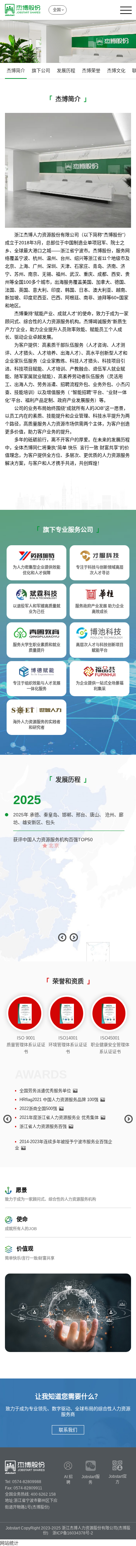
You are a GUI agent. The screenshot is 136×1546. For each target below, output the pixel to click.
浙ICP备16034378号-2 (72, 1533)
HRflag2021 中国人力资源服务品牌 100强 (58, 1099)
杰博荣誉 (91, 70)
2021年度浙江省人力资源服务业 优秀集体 (59, 1117)
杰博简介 (16, 70)
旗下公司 (41, 70)
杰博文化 (116, 70)
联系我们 (68, 1429)
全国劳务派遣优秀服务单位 (45, 1090)
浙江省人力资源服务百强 (43, 1126)
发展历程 (66, 70)
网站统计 (9, 1543)
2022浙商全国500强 (38, 1108)
